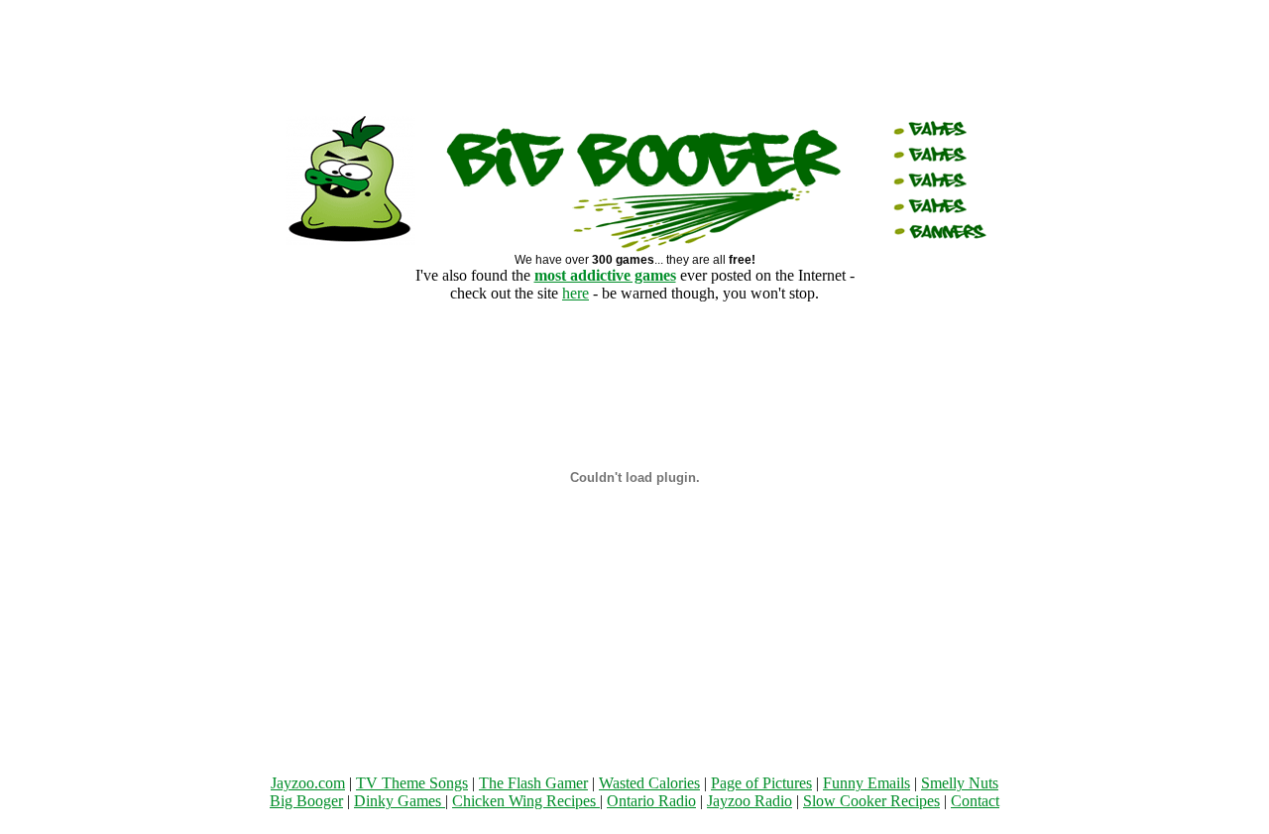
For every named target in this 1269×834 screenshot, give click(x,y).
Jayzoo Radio (749, 800)
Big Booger (306, 800)
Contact (975, 800)
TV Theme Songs (412, 782)
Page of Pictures (761, 782)
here (575, 293)
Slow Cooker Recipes (871, 800)
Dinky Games (399, 800)
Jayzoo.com (308, 782)
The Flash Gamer (533, 782)
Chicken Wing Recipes (526, 800)
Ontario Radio (651, 800)
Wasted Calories (649, 782)
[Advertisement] (634, 52)
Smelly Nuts (959, 782)
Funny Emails (866, 782)
